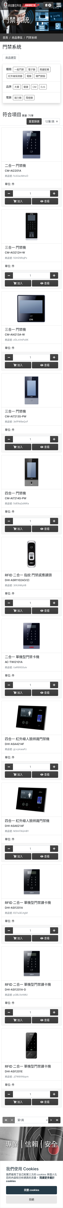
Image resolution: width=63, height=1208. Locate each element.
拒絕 (31, 1199)
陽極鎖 (29, 97)
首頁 (5, 37)
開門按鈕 (40, 76)
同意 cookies (31, 1190)
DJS (43, 86)
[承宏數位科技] (21, 5)
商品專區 (17, 37)
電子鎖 (31, 69)
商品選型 (10, 57)
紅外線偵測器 (15, 76)
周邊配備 (44, 69)
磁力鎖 (18, 97)
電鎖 (29, 76)
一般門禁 (19, 69)
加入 (19, 201)
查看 (46, 201)
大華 (16, 86)
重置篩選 (34, 121)
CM (34, 86)
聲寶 (26, 86)
